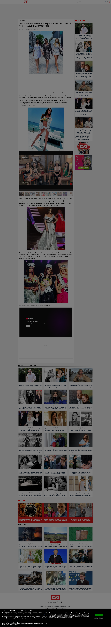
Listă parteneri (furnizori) (53, 618)
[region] (55, 618)
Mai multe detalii (42, 614)
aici (19, 621)
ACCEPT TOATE (99, 614)
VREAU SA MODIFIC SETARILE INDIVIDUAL (99, 618)
